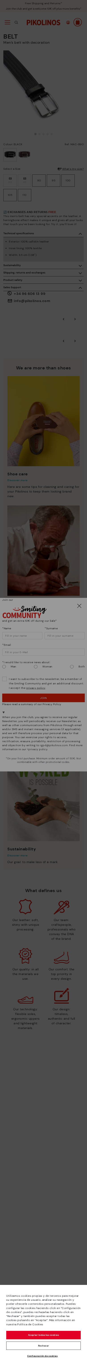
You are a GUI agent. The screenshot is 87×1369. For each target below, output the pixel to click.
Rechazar (43, 1345)
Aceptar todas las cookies (43, 1335)
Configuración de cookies (42, 1356)
